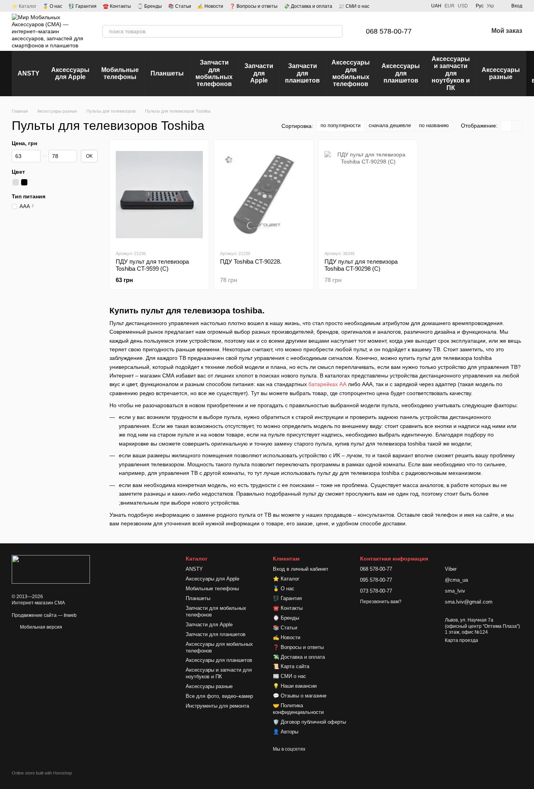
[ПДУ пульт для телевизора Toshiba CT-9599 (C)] (159, 195)
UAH (436, 6)
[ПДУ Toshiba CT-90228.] (263, 195)
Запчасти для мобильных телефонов (214, 73)
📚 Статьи (179, 6)
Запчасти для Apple (258, 73)
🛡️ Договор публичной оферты (309, 722)
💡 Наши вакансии (295, 686)
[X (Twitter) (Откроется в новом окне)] (419, 6)
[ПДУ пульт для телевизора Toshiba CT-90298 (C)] (368, 195)
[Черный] (24, 182)
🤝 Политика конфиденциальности (298, 709)
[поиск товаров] (336, 31)
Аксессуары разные (501, 73)
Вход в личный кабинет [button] (300, 569)
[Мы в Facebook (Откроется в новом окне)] (390, 6)
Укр (490, 6)
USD (463, 6)
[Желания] (461, 31)
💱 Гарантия (82, 6)
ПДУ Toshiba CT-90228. (250, 261)
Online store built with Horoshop (42, 773)
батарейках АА (327, 384)
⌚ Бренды (149, 6)
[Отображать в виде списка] (517, 125)
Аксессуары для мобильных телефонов (351, 73)
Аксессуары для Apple (70, 73)
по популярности (340, 125)
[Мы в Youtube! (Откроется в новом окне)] (400, 6)
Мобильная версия (40, 627)
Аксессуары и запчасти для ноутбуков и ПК (451, 73)
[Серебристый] (16, 182)
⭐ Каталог (24, 6)
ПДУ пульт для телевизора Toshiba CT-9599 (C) (152, 265)
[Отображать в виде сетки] (506, 125)
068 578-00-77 (389, 31)
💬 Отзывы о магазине (299, 696)
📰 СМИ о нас (354, 6)
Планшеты (167, 73)
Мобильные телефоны (120, 73)
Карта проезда (461, 640)
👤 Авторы (285, 732)
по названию (434, 125)
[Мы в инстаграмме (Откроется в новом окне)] (409, 6)
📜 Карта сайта (291, 666)
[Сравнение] (441, 31)
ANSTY (28, 73)
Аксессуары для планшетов (401, 73)
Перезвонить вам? (380, 601)
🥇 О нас (52, 6)
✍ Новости (210, 6)
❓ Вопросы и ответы (253, 6)
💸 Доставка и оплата (308, 6)
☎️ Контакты (117, 6)
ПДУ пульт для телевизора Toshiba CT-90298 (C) (361, 265)
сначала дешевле (390, 125)
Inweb (70, 615)
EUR (449, 6)
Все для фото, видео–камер (219, 696)
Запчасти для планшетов (302, 73)
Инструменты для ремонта (217, 706)
